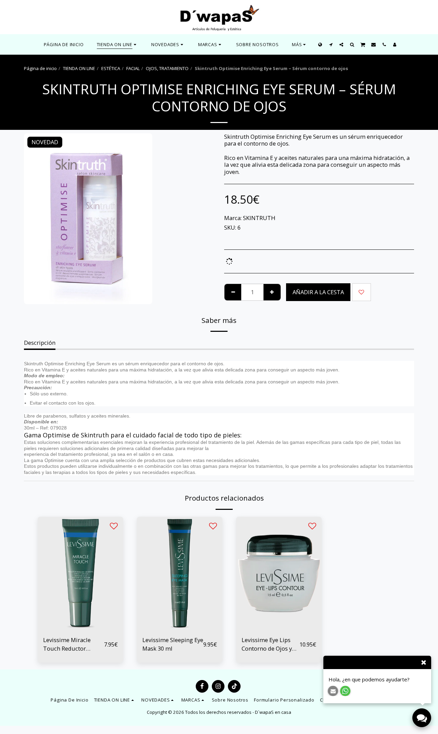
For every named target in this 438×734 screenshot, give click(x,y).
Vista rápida (80, 626)
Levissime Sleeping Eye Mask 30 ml (172, 644)
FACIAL (133, 68)
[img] (80, 573)
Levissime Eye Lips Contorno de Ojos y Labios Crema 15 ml (268, 644)
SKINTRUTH (259, 218)
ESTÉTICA (110, 68)
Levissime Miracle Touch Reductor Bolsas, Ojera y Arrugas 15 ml (67, 644)
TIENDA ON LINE (79, 68)
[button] (168, 44)
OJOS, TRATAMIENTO (167, 68)
